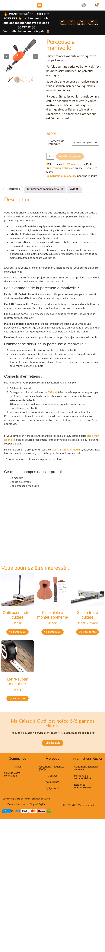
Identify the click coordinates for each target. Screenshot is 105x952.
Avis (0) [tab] (74, 189)
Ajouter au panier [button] (17, 632)
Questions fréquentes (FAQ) (51, 768)
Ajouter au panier (70, 156)
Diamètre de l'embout (56, 142)
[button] (39, 5)
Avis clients (52, 782)
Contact (52, 775)
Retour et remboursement (83, 786)
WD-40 (52, 392)
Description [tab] (13, 189)
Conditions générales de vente (86, 768)
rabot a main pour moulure (66, 449)
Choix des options (87, 632)
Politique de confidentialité (82, 777)
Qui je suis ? (52, 788)
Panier (17, 766)
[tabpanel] (21, 56)
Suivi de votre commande (12, 774)
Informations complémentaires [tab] (45, 189)
